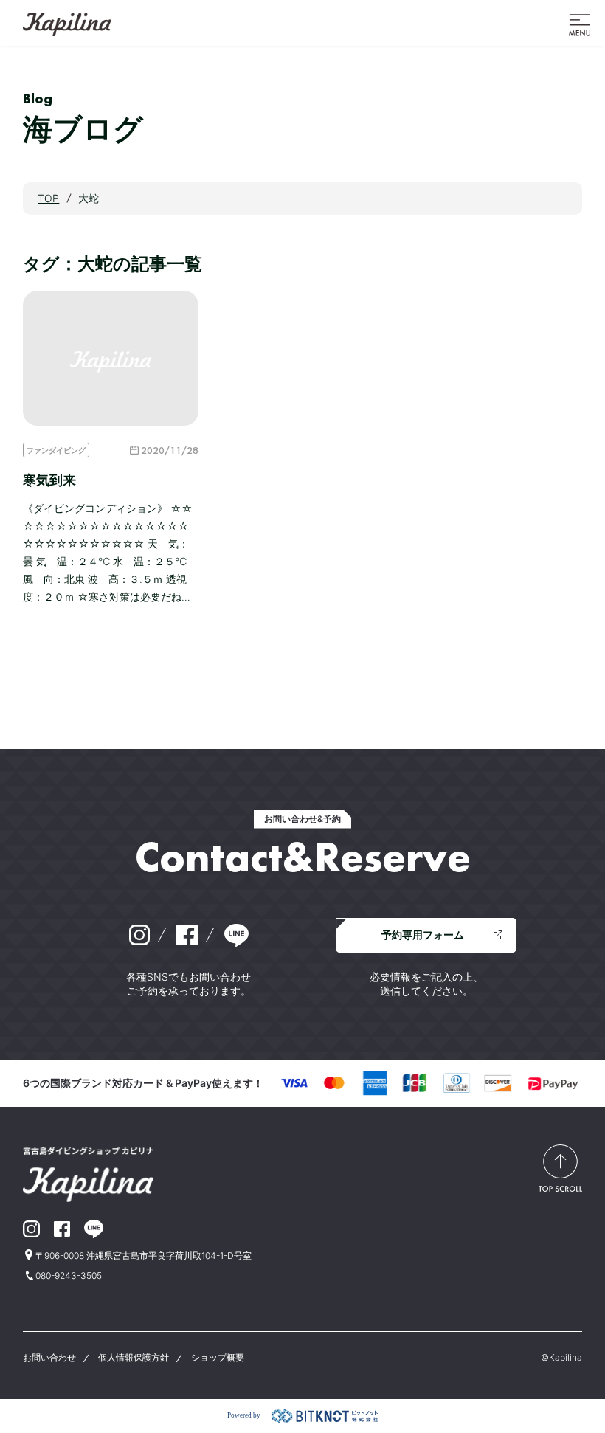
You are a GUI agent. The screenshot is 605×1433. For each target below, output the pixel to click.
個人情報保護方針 (133, 1357)
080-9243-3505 (68, 1275)
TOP (48, 198)
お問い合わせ (49, 1357)
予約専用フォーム (422, 934)
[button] (579, 23)
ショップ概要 (217, 1357)
